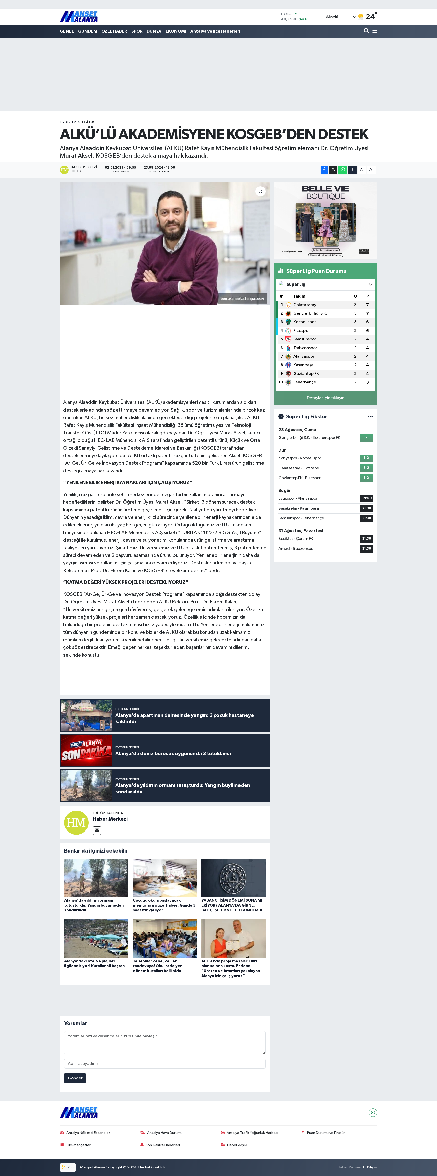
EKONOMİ (176, 31)
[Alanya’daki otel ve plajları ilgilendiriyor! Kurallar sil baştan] (96, 938)
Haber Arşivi (237, 1145)
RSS (70, 1167)
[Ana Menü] (373, 31)
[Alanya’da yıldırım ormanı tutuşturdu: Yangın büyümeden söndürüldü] (96, 878)
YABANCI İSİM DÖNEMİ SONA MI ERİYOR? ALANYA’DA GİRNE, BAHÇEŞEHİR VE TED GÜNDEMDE (232, 905)
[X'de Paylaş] (333, 170)
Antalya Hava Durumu (164, 1133)
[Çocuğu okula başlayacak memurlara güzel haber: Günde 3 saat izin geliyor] (165, 878)
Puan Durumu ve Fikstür (326, 1133)
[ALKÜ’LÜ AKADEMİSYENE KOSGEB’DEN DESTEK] (165, 243)
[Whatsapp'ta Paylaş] (342, 170)
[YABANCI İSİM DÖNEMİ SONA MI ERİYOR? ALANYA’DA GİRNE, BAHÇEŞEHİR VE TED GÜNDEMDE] (233, 878)
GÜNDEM (87, 31)
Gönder (75, 1078)
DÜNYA (154, 31)
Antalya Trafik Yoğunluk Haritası (252, 1133)
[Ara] (367, 31)
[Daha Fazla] (352, 170)
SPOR (136, 31)
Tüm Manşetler (78, 1145)
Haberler (68, 122)
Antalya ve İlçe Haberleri (215, 31)
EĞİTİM (88, 122)
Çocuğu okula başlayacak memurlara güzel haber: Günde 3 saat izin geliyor (164, 905)
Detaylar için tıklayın (325, 398)
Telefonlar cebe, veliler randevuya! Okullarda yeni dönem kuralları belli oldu (158, 966)
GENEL (67, 31)
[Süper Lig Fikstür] (370, 417)
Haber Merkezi (110, 819)
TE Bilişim (369, 1167)
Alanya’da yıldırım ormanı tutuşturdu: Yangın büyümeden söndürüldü (94, 905)
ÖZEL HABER (114, 31)
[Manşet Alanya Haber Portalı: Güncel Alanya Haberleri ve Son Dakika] (79, 17)
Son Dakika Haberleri (163, 1145)
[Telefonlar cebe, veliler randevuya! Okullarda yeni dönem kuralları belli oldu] (165, 938)
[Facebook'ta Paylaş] (324, 170)
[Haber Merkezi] (76, 822)
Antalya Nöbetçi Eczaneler (88, 1133)
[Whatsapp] (373, 1112)
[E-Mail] (97, 830)
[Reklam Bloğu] (325, 220)
